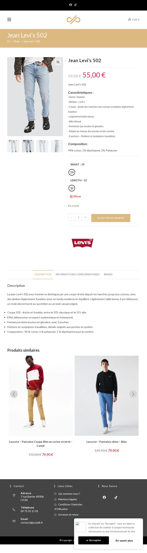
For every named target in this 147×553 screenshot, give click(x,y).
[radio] (72, 172)
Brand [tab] (108, 274)
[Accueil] (8, 41)
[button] (58, 62)
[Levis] (82, 243)
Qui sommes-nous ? (69, 493)
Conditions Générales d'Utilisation (68, 506)
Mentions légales (67, 499)
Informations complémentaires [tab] (78, 274)
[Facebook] (71, 5)
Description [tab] (43, 274)
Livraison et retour (68, 514)
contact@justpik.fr (32, 522)
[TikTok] (75, 5)
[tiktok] (116, 497)
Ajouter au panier (110, 217)
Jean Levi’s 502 (31, 41)
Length (76, 180)
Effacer (77, 196)
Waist (74, 164)
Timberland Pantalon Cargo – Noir (108, 441)
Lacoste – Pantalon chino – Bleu (42, 441)
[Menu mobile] (9, 19)
